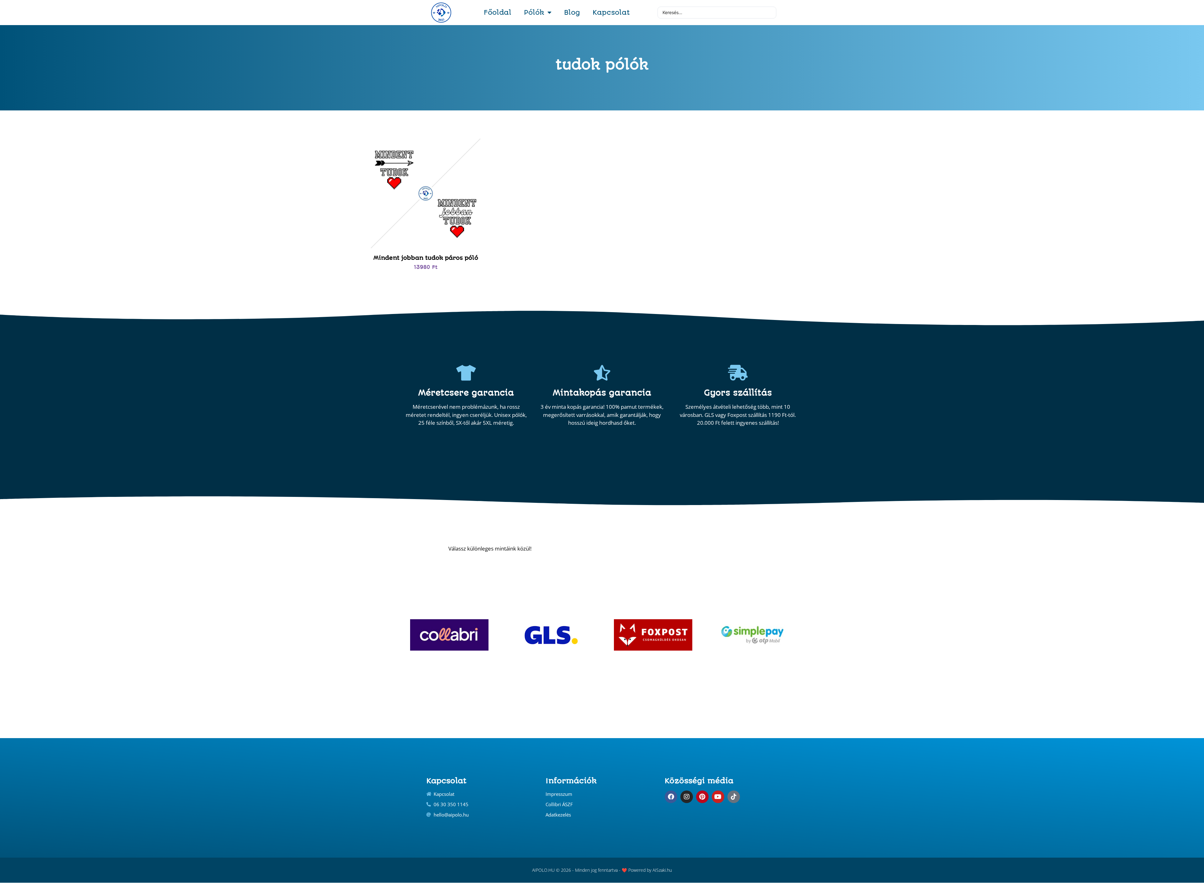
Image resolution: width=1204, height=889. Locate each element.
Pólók (534, 12)
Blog (572, 12)
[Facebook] (671, 797)
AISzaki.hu (662, 870)
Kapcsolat (611, 12)
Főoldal (497, 12)
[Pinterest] (702, 797)
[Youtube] (718, 797)
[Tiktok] (733, 797)
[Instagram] (686, 797)
